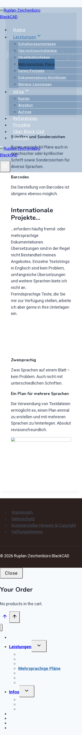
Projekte (22, 125)
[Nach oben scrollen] (4, 617)
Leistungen (20, 646)
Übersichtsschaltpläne (37, 51)
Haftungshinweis (27, 531)
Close (11, 573)
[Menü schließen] (1, 627)
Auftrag (24, 112)
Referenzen (25, 118)
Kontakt (21, 137)
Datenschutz (23, 518)
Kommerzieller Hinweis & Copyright (44, 525)
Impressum (22, 512)
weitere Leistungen (35, 84)
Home (19, 29)
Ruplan (24, 99)
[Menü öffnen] (5, 166)
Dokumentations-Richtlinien (42, 78)
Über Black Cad (28, 131)
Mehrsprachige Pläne (36, 64)
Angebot (25, 105)
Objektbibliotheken (34, 57)
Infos (14, 692)
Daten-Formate (31, 71)
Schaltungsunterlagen (37, 44)
